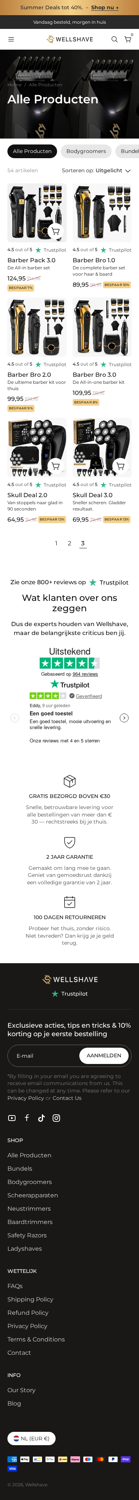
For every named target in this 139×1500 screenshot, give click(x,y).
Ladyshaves (24, 1248)
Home (14, 84)
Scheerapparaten (32, 1195)
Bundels (19, 1168)
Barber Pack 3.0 (31, 260)
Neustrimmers (29, 1208)
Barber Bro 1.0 (94, 260)
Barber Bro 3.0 (94, 374)
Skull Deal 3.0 (93, 495)
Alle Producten (29, 1155)
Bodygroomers (29, 1181)
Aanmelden (104, 1055)
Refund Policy (28, 1312)
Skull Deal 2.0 (27, 495)
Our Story (21, 1390)
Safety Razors (27, 1235)
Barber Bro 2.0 (29, 374)
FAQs (15, 1286)
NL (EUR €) (35, 1438)
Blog (14, 1403)
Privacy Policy (27, 1326)
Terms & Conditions (36, 1339)
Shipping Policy (30, 1299)
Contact (19, 1352)
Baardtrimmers (30, 1221)
